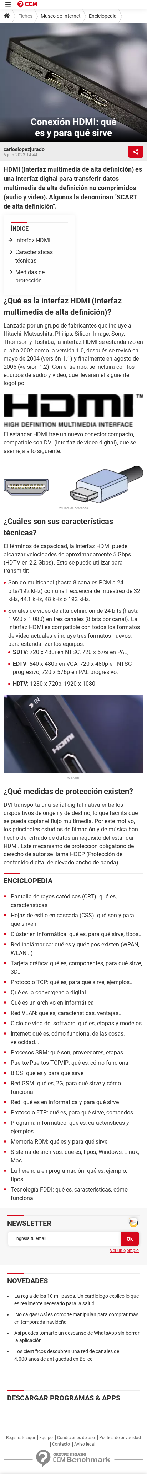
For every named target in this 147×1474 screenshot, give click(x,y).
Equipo (46, 1437)
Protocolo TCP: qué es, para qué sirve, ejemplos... (72, 982)
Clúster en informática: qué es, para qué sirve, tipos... (77, 934)
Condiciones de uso (76, 1437)
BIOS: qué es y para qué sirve (47, 1073)
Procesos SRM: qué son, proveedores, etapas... (69, 1052)
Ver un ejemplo (124, 1250)
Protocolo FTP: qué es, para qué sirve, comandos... (74, 1112)
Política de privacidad (120, 1437)
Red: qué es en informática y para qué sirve (65, 1102)
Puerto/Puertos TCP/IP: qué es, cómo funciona (69, 1062)
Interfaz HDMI (32, 240)
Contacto (61, 1444)
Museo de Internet (61, 16)
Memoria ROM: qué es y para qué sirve (59, 1141)
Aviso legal (84, 1444)
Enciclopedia (103, 16)
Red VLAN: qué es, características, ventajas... (67, 1013)
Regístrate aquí (20, 1437)
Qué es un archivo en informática (52, 1002)
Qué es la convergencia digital (48, 992)
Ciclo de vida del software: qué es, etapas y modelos (76, 1023)
